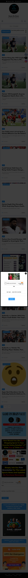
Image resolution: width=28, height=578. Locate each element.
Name (14, 286)
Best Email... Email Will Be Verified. (14, 292)
